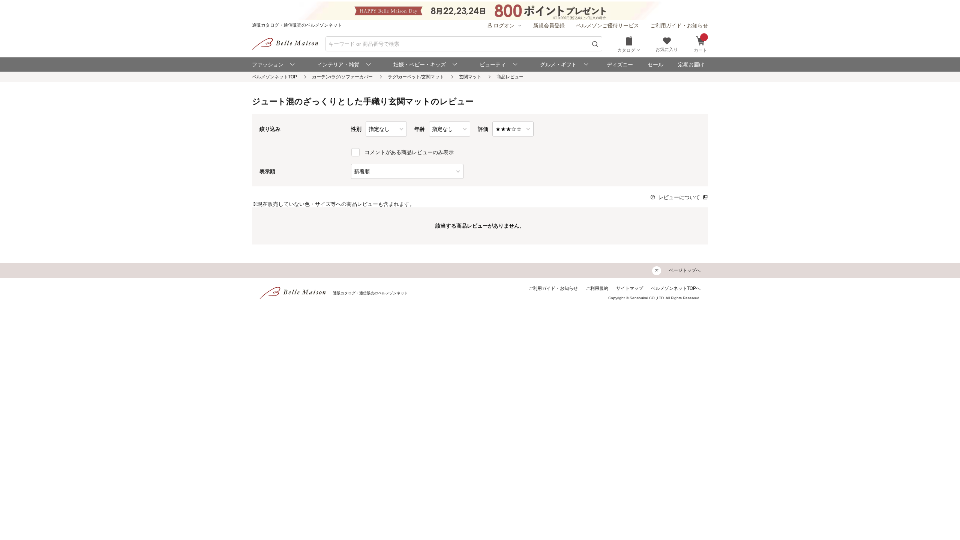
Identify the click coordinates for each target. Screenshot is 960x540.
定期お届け (691, 65)
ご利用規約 (597, 288)
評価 (483, 129)
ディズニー (620, 65)
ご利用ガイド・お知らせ (679, 25)
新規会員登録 (549, 25)
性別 (356, 129)
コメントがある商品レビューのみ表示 (409, 152)
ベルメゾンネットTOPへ (675, 288)
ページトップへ (684, 270)
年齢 (419, 129)
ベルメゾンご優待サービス (607, 25)
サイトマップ (629, 288)
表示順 (267, 171)
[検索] (595, 44)
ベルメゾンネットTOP (274, 77)
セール (655, 65)
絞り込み (270, 129)
